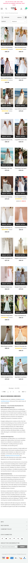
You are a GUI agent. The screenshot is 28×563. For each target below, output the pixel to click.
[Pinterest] (14, 538)
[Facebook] (2, 538)
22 (19, 391)
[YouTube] (22, 538)
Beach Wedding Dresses (11, 13)
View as (19, 17)
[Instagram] (10, 538)
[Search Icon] (6, 9)
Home (2, 13)
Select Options (7, 44)
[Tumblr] (18, 538)
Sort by (3, 21)
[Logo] (14, 9)
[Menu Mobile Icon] (2, 9)
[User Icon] (21, 9)
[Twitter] (6, 538)
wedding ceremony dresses (12, 455)
